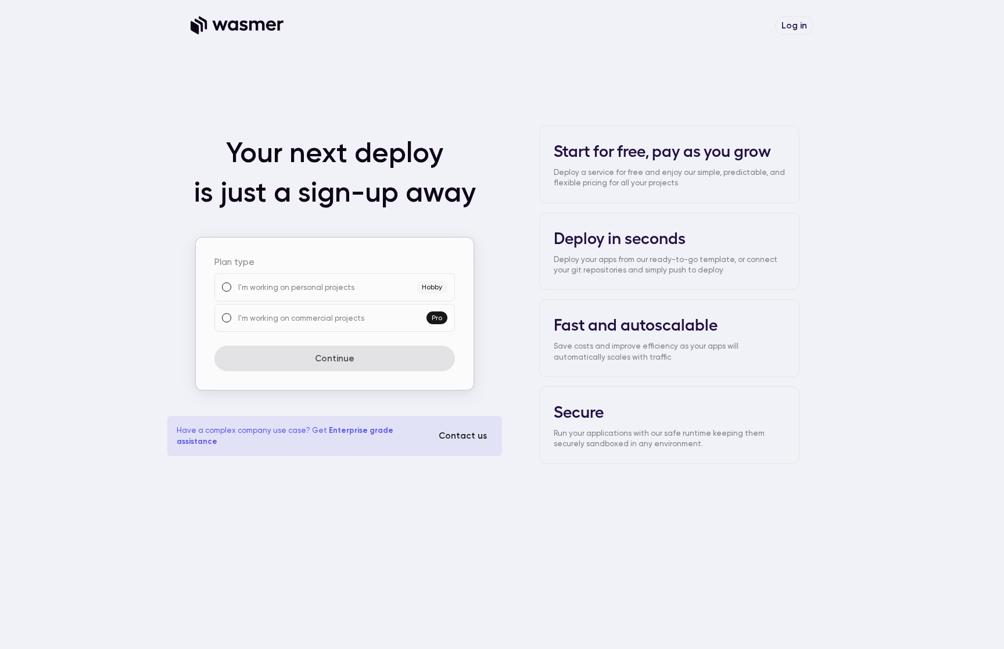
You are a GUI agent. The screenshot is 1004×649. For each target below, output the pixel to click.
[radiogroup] (334, 302)
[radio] (226, 287)
